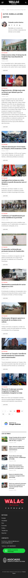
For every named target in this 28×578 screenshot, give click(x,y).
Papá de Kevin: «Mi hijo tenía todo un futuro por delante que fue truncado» (13, 92)
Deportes (4, 533)
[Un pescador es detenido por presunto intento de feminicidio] (14, 239)
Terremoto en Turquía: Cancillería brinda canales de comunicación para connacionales (14, 355)
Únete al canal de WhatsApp (13, 550)
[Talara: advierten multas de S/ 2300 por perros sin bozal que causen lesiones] (4, 448)
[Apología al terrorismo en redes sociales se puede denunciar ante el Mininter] (14, 170)
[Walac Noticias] (14, 2)
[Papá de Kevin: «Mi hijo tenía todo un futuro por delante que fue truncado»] (14, 80)
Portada (4, 518)
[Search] (25, 2)
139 (9, 414)
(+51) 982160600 (11, 546)
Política (3, 528)
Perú (3, 523)
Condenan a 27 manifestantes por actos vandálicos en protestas (13, 216)
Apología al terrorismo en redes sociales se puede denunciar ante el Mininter (14, 182)
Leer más (5, 70)
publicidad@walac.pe (7, 542)
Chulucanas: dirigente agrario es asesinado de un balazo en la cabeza (13, 320)
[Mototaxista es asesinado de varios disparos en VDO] (14, 275)
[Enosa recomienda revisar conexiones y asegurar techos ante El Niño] (4, 476)
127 (22, 411)
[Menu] (3, 2)
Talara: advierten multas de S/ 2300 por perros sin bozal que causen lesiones (16, 448)
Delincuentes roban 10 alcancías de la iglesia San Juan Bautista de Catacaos (14, 57)
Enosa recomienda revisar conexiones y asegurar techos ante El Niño (16, 476)
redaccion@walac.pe (13, 541)
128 (3, 414)
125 (14, 411)
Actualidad (4, 520)
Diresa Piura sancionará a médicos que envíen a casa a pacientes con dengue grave (16, 466)
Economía (4, 525)
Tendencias (5, 530)
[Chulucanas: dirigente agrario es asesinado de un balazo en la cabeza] (14, 308)
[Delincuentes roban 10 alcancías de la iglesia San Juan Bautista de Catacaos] (14, 45)
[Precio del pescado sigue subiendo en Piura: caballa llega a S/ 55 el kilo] (4, 457)
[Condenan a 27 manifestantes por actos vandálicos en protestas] (14, 206)
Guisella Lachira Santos (15, 22)
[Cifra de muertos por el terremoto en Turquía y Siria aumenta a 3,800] (14, 137)
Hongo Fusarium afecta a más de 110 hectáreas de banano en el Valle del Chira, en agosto (17, 439)
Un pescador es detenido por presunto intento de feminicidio (13, 250)
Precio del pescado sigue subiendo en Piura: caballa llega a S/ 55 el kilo (17, 457)
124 (11, 411)
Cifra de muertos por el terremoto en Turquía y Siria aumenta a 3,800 (14, 147)
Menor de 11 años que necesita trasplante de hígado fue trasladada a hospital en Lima (12, 391)
